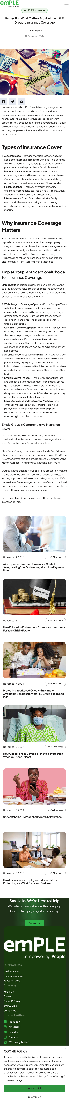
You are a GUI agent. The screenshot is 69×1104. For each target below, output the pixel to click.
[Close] (66, 1049)
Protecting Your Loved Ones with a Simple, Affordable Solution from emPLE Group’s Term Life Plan (33, 693)
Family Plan (49, 451)
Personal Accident (24, 458)
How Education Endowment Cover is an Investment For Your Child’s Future (34, 629)
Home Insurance (33, 451)
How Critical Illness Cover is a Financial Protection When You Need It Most (33, 755)
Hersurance (41, 458)
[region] (34, 1075)
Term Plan (29, 454)
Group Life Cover (44, 454)
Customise (34, 1097)
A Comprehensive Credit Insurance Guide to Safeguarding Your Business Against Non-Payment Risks (33, 567)
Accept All (34, 1088)
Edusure (60, 451)
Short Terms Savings (12, 451)
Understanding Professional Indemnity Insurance (32, 816)
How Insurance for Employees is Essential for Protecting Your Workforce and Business (30, 881)
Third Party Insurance (32, 462)
